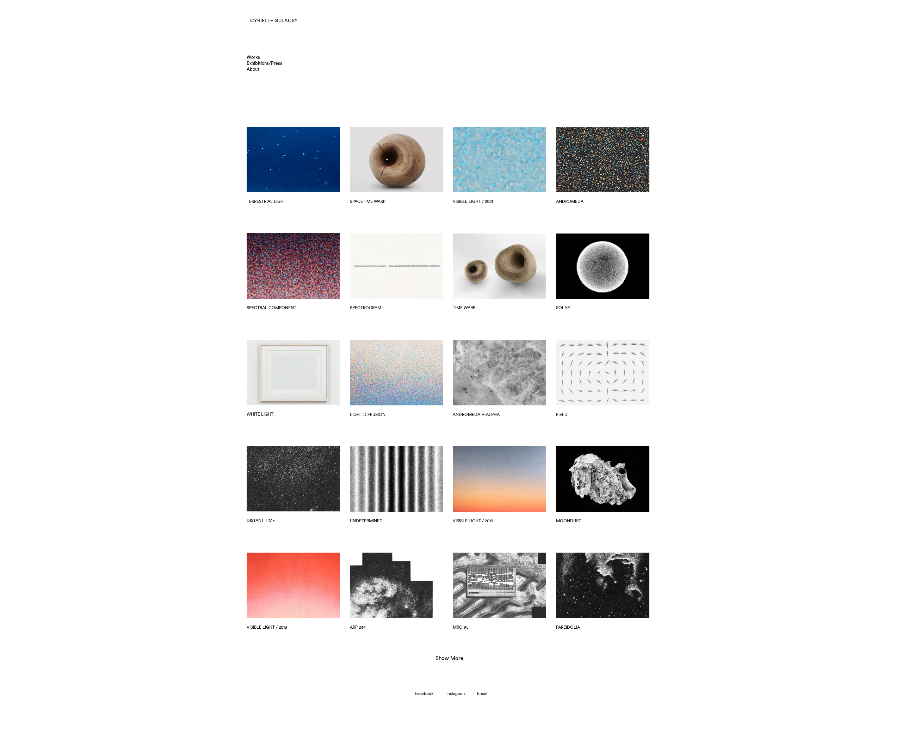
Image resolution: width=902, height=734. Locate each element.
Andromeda (569, 201)
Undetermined (366, 521)
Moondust (568, 521)
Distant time (261, 520)
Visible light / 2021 (473, 201)
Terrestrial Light (266, 201)
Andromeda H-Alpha (476, 414)
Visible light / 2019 (473, 521)
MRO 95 (461, 627)
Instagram (455, 693)
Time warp (464, 308)
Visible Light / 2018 (267, 627)
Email (482, 693)
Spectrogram (365, 308)
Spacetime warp (367, 201)
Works (253, 57)
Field (562, 414)
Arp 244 (358, 627)
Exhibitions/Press (264, 63)
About (253, 69)
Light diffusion (367, 414)
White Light (260, 414)
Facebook (424, 693)
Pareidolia (568, 627)
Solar (563, 308)
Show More (449, 661)
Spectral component (271, 308)
